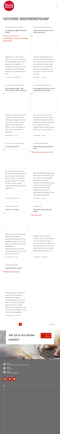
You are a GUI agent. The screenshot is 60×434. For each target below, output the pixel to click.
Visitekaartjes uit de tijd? (13, 268)
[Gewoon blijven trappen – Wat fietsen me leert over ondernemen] (16, 102)
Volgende (52, 324)
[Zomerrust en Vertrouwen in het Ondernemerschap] (44, 44)
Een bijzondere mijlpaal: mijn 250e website (15, 31)
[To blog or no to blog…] (16, 222)
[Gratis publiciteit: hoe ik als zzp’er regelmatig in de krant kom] (44, 102)
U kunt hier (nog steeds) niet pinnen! (42, 210)
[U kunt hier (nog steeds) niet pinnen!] (44, 223)
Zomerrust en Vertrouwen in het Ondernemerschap (43, 31)
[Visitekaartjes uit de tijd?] (16, 280)
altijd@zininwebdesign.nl (13, 372)
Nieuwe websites (36, 143)
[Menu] (56, 6)
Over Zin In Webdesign (18, 27)
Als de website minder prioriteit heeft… (43, 148)
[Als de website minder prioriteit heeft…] (44, 161)
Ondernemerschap (9, 27)
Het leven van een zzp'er (38, 27)
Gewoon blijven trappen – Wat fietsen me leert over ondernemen (16, 89)
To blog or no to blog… (12, 209)
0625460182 (10, 368)
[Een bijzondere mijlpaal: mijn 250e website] (16, 44)
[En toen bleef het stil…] (16, 159)
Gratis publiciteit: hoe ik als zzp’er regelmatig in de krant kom (44, 89)
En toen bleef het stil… (12, 147)
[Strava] (14, 379)
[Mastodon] (9, 379)
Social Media (16, 206)
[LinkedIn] (5, 379)
